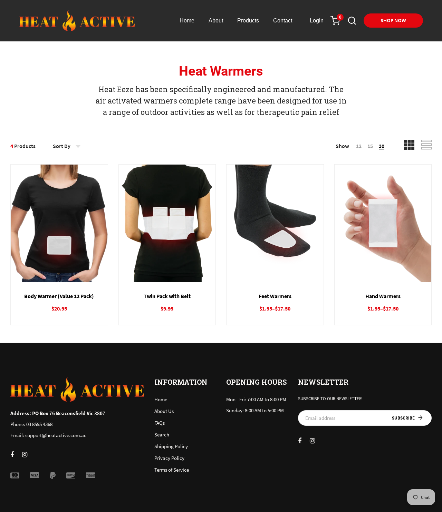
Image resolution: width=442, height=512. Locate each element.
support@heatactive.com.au (56, 435)
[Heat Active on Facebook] (12, 455)
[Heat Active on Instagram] (24, 455)
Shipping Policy (171, 446)
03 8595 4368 (39, 424)
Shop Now (393, 20)
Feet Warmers (275, 296)
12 (359, 145)
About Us (164, 411)
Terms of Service (171, 469)
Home (160, 399)
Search (161, 434)
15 (370, 145)
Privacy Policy (169, 458)
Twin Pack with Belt (167, 296)
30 (381, 145)
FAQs (159, 423)
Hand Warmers (383, 296)
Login (317, 20)
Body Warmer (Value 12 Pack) (59, 296)
